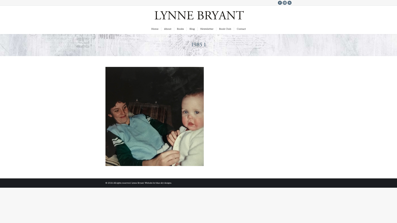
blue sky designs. (164, 183)
